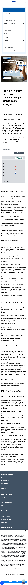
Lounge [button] (6, 40)
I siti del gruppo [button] (6, 494)
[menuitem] (4, 477)
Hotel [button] (5, 44)
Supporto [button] (4, 511)
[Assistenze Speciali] (25, 2)
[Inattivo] (15, 166)
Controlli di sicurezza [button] (10, 17)
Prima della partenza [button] (9, 10)
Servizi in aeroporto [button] (9, 27)
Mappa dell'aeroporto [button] (9, 23)
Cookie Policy (12, 568)
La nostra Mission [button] (7, 474)
